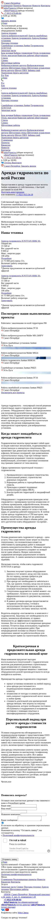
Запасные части (8, 50)
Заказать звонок (8, 21)
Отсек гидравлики (41, 53)
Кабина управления (23, 53)
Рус (2, 75)
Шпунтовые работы (10, 63)
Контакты (45, 5)
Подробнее (6, 258)
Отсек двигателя (9, 55)
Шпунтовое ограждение (38, 68)
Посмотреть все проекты (13, 392)
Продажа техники (9, 43)
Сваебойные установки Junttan (15, 45)
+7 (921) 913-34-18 (24, 194)
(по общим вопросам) (21, 902)
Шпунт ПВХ (21, 70)
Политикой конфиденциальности (18, 835)
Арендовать (6, 266)
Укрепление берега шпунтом (14, 73)
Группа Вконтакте (13, 163)
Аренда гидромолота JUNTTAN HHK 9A (20, 241)
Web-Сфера (23, 912)
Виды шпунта (7, 70)
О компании (7, 5)
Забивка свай (34, 70)
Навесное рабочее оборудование (32, 55)
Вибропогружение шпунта (13, 65)
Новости (36, 5)
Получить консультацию (12, 192)
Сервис (4, 60)
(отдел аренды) (15, 904)
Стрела (4, 58)
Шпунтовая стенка (18, 68)
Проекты (17, 5)
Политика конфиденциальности (16, 874)
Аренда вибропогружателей (14, 35)
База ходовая (7, 53)
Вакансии (27, 5)
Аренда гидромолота (21, 38)
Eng (7, 75)
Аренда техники (9, 33)
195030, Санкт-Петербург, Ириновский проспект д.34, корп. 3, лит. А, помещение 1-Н (25, 895)
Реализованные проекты (24, 879)
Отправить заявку (9, 859)
